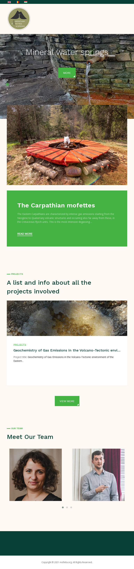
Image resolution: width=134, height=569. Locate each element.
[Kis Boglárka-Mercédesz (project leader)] (36, 474)
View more (67, 401)
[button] (7, 80)
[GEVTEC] (20, 18)
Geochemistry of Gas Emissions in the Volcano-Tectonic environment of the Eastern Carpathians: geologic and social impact (67, 350)
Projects (19, 344)
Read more (24, 233)
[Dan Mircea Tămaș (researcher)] (99, 474)
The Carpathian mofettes (56, 205)
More (99, 72)
